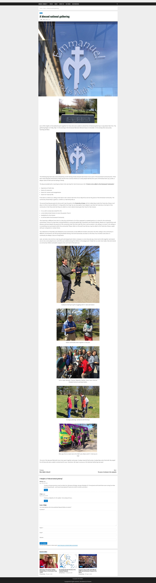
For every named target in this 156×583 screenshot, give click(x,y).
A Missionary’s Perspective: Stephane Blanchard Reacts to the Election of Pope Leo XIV (48, 571)
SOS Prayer (68, 4)
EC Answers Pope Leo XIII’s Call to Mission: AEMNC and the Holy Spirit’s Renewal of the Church (88, 571)
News (41, 13)
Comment (42, 509)
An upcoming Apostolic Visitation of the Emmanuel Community (67, 570)
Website (41, 537)
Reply (46, 490)
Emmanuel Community (42, 4)
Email (41, 532)
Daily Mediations (75, 4)
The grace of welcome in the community (107, 471)
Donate (56, 4)
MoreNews (82, 581)
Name (41, 527)
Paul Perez (43, 574)
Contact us (61, 4)
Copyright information (78, 578)
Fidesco (51, 4)
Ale (41, 19)
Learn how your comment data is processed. (68, 545)
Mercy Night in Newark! (45, 471)
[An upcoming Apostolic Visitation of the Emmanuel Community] (68, 561)
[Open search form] (117, 4)
